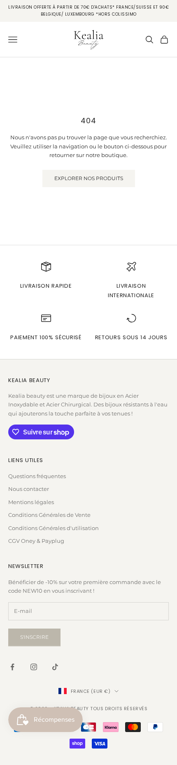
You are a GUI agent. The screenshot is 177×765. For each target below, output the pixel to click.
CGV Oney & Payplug (36, 540)
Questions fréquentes (37, 476)
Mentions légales (31, 502)
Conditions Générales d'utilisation (53, 528)
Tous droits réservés (118, 708)
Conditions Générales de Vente (49, 515)
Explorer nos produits (88, 178)
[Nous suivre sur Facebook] (12, 667)
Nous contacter (28, 489)
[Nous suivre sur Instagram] (34, 667)
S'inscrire (34, 637)
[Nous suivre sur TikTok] (55, 667)
